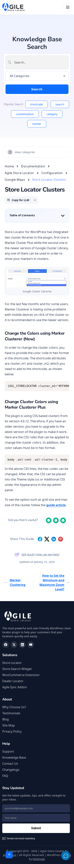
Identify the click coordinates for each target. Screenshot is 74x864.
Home (9, 166)
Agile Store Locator (19, 173)
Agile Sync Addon (14, 687)
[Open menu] (68, 7)
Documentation (33, 166)
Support (8, 751)
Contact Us (10, 763)
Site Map (8, 725)
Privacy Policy (12, 731)
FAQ (5, 776)
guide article (56, 505)
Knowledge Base (14, 757)
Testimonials (11, 713)
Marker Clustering (17, 582)
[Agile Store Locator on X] (14, 644)
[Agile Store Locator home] (13, 7)
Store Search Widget (17, 669)
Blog (5, 719)
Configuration (52, 173)
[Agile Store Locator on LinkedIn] (22, 644)
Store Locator (12, 663)
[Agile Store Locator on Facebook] (5, 644)
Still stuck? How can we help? (40, 554)
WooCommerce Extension (20, 675)
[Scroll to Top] (9, 854)
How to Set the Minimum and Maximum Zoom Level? (51, 582)
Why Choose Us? (14, 707)
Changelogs (10, 770)
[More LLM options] (34, 200)
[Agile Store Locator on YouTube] (30, 644)
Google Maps (15, 179)
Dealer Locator (13, 681)
